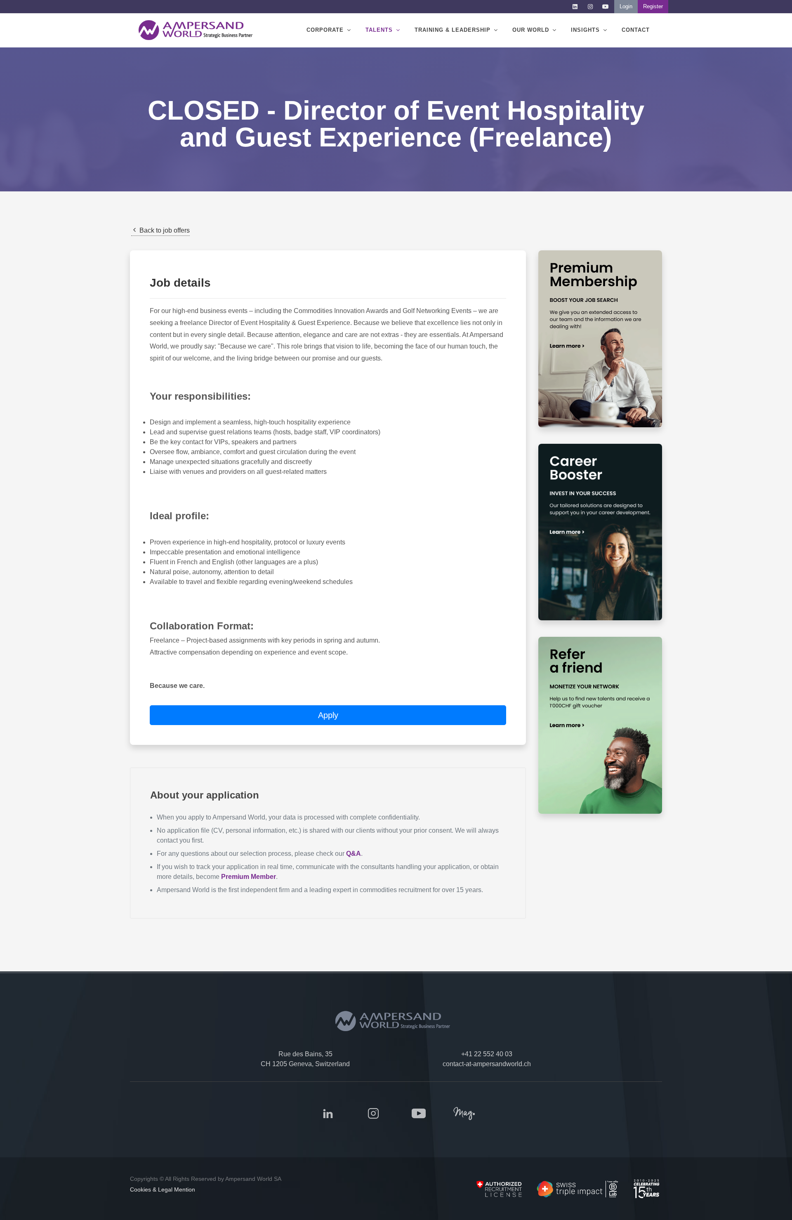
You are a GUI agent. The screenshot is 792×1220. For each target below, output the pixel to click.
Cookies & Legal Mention (162, 1189)
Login (626, 6)
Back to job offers (164, 230)
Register (653, 6)
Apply (328, 715)
